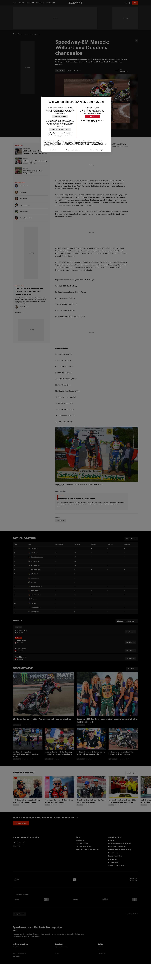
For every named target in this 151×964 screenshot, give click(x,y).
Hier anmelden (92, 121)
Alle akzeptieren (60, 116)
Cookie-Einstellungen (96, 150)
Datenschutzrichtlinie (73, 150)
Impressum (52, 150)
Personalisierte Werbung (60, 129)
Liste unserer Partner (93, 144)
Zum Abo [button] (92, 116)
